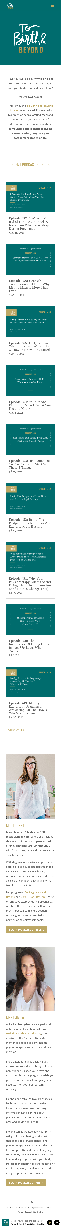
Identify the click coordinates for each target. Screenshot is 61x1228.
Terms (28, 1212)
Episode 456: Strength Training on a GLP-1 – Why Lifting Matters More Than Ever (29, 286)
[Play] (50, 1222)
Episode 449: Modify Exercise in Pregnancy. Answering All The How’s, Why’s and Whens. (28, 708)
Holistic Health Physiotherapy (23, 1033)
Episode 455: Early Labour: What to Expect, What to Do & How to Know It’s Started (30, 346)
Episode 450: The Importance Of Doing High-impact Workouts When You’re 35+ (29, 646)
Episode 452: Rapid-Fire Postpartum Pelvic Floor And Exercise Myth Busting (30, 523)
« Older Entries (15, 729)
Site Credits (38, 1212)
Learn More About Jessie (26, 929)
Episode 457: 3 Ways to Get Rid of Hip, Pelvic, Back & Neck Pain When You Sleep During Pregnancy (29, 223)
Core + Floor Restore (33, 897)
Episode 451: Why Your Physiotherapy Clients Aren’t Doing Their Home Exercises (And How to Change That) (30, 584)
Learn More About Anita (26, 1182)
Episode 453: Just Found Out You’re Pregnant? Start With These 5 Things (30, 464)
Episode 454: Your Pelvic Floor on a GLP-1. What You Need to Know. (30, 405)
